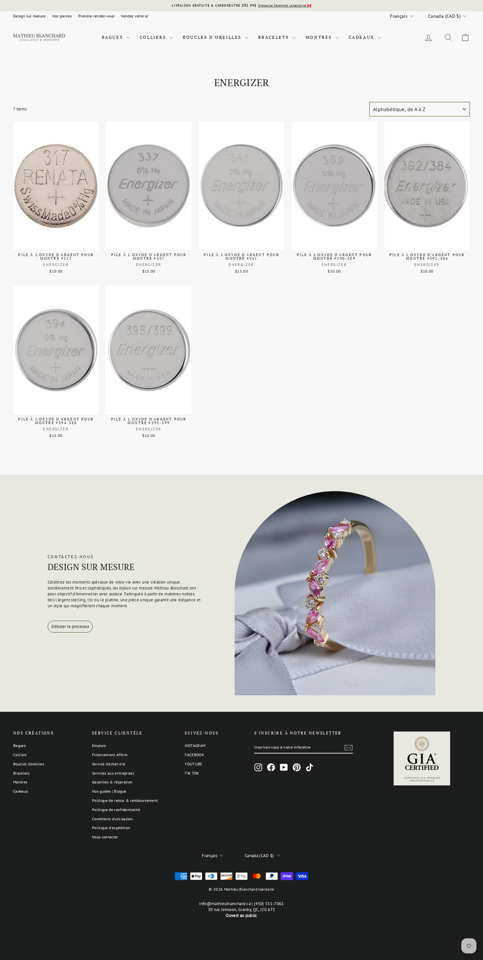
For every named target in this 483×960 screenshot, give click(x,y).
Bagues (113, 37)
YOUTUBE (193, 763)
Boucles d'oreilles (213, 37)
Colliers (154, 37)
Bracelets (274, 37)
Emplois (99, 745)
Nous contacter (105, 836)
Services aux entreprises (113, 773)
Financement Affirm (109, 754)
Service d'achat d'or (109, 763)
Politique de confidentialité (116, 809)
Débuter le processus (70, 626)
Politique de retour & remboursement (125, 800)
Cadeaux (363, 37)
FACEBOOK (194, 754)
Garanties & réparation (112, 782)
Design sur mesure (29, 15)
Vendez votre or (134, 15)
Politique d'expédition (111, 827)
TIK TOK (192, 773)
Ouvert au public (241, 915)
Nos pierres (62, 15)
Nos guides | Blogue (109, 791)
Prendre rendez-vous (96, 15)
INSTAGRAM (195, 745)
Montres (320, 37)
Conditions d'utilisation (112, 818)
